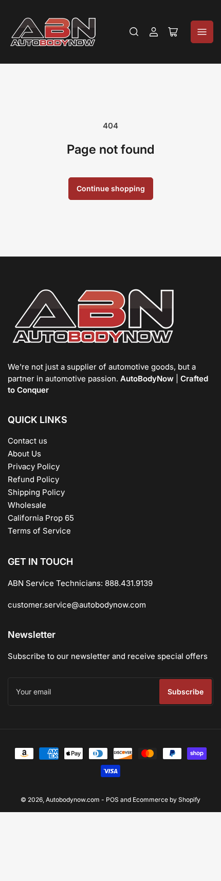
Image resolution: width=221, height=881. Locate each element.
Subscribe (186, 691)
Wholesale (27, 505)
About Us (24, 453)
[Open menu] (202, 32)
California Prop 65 (41, 518)
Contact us (27, 441)
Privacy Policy (34, 466)
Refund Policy (33, 479)
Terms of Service (39, 531)
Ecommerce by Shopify (166, 799)
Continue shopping (111, 188)
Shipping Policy (36, 492)
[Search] (134, 32)
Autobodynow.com (73, 799)
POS (112, 799)
